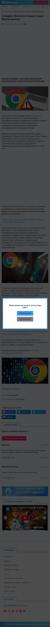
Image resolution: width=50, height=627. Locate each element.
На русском (25, 319)
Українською (25, 313)
